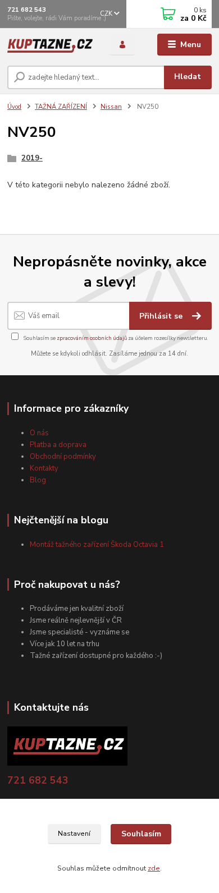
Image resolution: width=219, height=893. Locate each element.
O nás (39, 433)
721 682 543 (26, 10)
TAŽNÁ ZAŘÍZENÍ (61, 107)
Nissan (111, 107)
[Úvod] (50, 45)
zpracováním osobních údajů (92, 338)
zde (154, 868)
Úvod (14, 107)
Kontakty (44, 468)
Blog (38, 480)
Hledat (187, 76)
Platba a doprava (58, 445)
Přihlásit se (162, 316)
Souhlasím (141, 833)
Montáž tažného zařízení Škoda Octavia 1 (97, 545)
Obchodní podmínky (63, 457)
